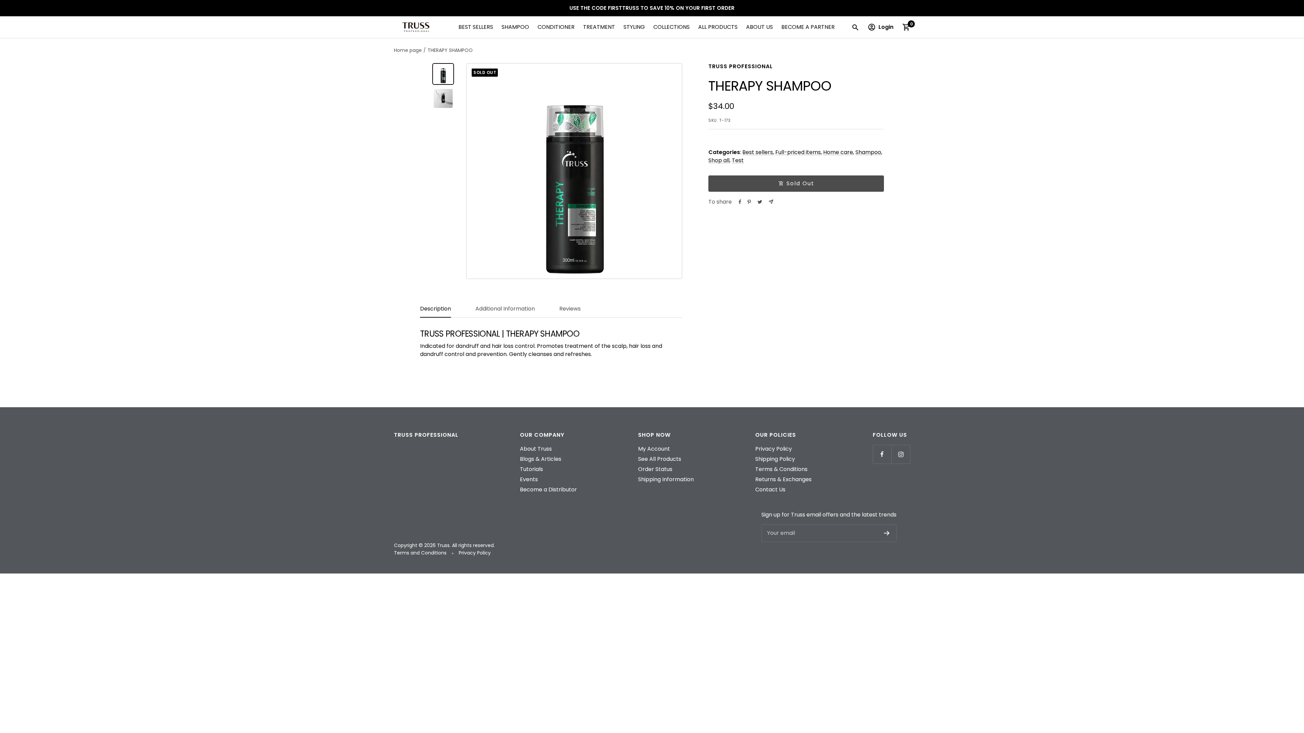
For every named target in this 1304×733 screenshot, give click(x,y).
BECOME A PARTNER (808, 27)
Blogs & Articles (540, 459)
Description (435, 309)
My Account (654, 449)
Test (738, 160)
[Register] (887, 533)
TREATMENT (599, 27)
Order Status (655, 469)
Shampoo (868, 152)
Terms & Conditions (781, 469)
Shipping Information (666, 479)
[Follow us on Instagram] (900, 454)
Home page (408, 50)
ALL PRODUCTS (718, 27)
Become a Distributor (548, 489)
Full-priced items (798, 152)
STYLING (634, 27)
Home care (838, 152)
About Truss (536, 449)
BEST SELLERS (475, 27)
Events (529, 479)
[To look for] (855, 27)
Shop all (718, 160)
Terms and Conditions (421, 552)
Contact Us (770, 489)
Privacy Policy (773, 449)
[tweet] (760, 202)
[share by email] (771, 202)
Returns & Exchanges (783, 479)
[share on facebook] (740, 202)
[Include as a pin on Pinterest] (749, 202)
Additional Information (505, 309)
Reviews (570, 309)
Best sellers (757, 152)
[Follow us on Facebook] (882, 454)
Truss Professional (740, 66)
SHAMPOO (515, 27)
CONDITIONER (556, 27)
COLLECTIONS (671, 27)
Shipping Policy (775, 459)
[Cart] (906, 27)
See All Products (659, 459)
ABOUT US (759, 27)
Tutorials (531, 469)
